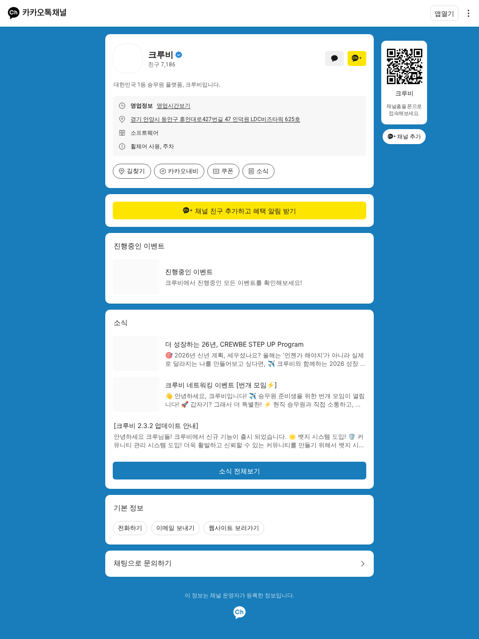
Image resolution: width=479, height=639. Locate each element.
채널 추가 (409, 136)
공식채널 (178, 54)
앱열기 (444, 13)
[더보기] (466, 13)
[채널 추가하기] (357, 58)
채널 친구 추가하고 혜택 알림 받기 (245, 211)
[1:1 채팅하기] (334, 58)
